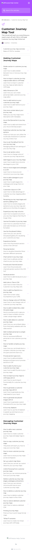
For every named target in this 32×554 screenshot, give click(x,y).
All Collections (6, 20)
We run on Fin (17, 549)
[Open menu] (28, 3)
